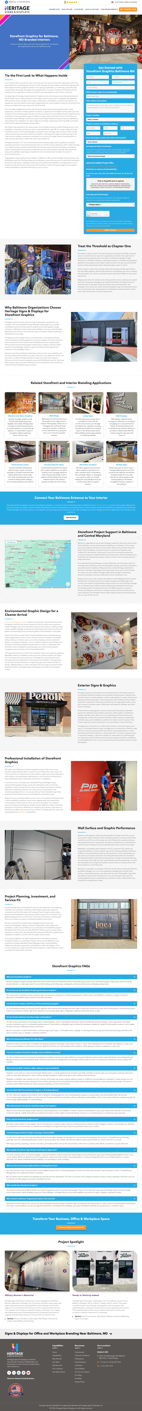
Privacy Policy (79, 1382)
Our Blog (78, 1375)
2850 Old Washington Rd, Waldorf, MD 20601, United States (112, 1357)
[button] (10, 1271)
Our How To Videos (82, 1372)
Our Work (78, 9)
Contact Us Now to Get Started (71, 1227)
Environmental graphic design (16, 622)
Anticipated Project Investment (99, 146)
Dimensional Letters (20, 465)
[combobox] (110, 96)
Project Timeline (93, 115)
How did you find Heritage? (97, 194)
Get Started (71, 517)
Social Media (79, 1369)
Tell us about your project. (97, 101)
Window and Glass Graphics (20, 416)
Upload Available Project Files (100, 163)
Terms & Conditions (82, 1355)
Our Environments (109, 9)
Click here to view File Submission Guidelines (102, 166)
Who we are (67, 9)
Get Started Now (128, 9)
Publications (79, 1359)
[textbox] (111, 96)
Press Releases (80, 1362)
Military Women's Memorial (19, 1295)
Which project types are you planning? (102, 92)
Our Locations (57, 1369)
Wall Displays (121, 416)
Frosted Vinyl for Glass (54, 465)
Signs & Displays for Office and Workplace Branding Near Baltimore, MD (56, 1333)
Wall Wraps (54, 416)
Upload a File (57, 1365)
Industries (78, 1365)
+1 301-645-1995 (106, 1366)
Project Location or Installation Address (102, 124)
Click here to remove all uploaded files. (101, 169)
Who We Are (57, 1359)
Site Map (78, 1378)
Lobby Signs (88, 416)
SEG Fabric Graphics (88, 465)
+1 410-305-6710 (19, 2)
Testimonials (79, 1352)
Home (54, 1352)
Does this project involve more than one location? (106, 138)
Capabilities (54, 9)
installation (22, 812)
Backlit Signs (121, 465)
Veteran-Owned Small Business (20, 1378)
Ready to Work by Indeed (85, 1295)
